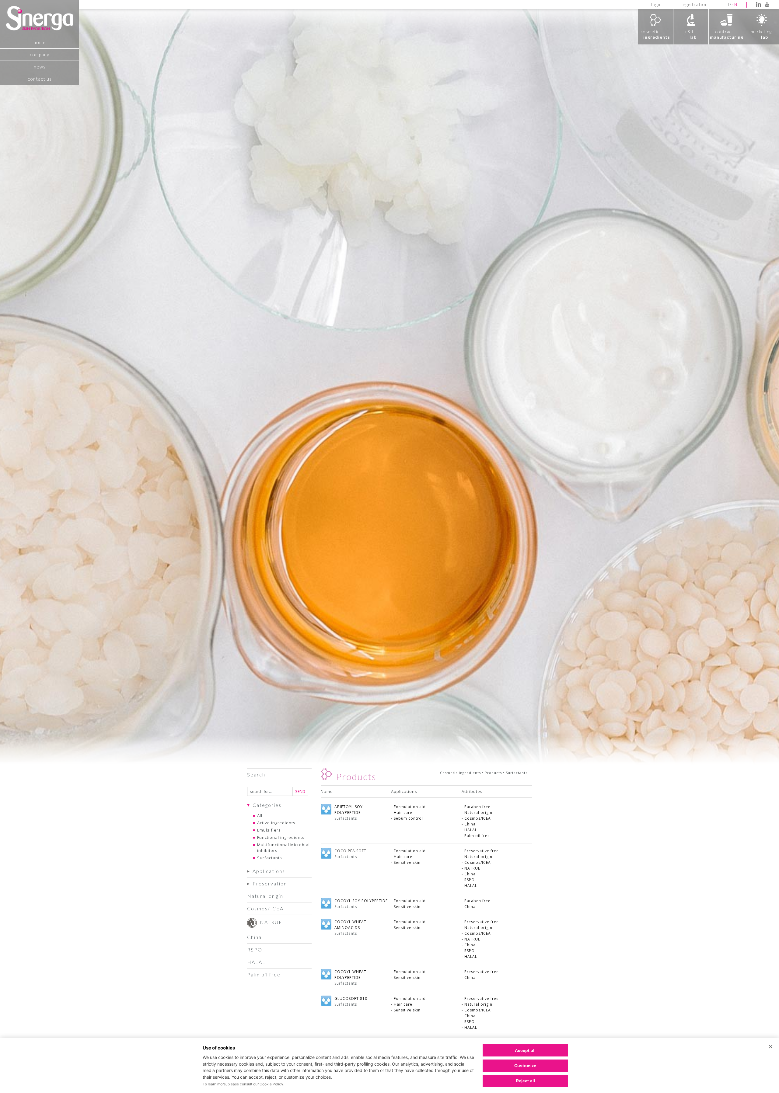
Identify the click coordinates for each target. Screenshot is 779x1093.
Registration (694, 4)
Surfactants (269, 857)
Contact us (40, 79)
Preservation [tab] (270, 883)
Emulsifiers (269, 830)
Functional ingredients (281, 837)
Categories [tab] (267, 805)
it (728, 4)
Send (300, 791)
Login (656, 4)
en (734, 4)
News (40, 66)
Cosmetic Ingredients (460, 772)
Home (39, 42)
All (259, 815)
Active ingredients (276, 822)
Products (493, 772)
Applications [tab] (269, 871)
